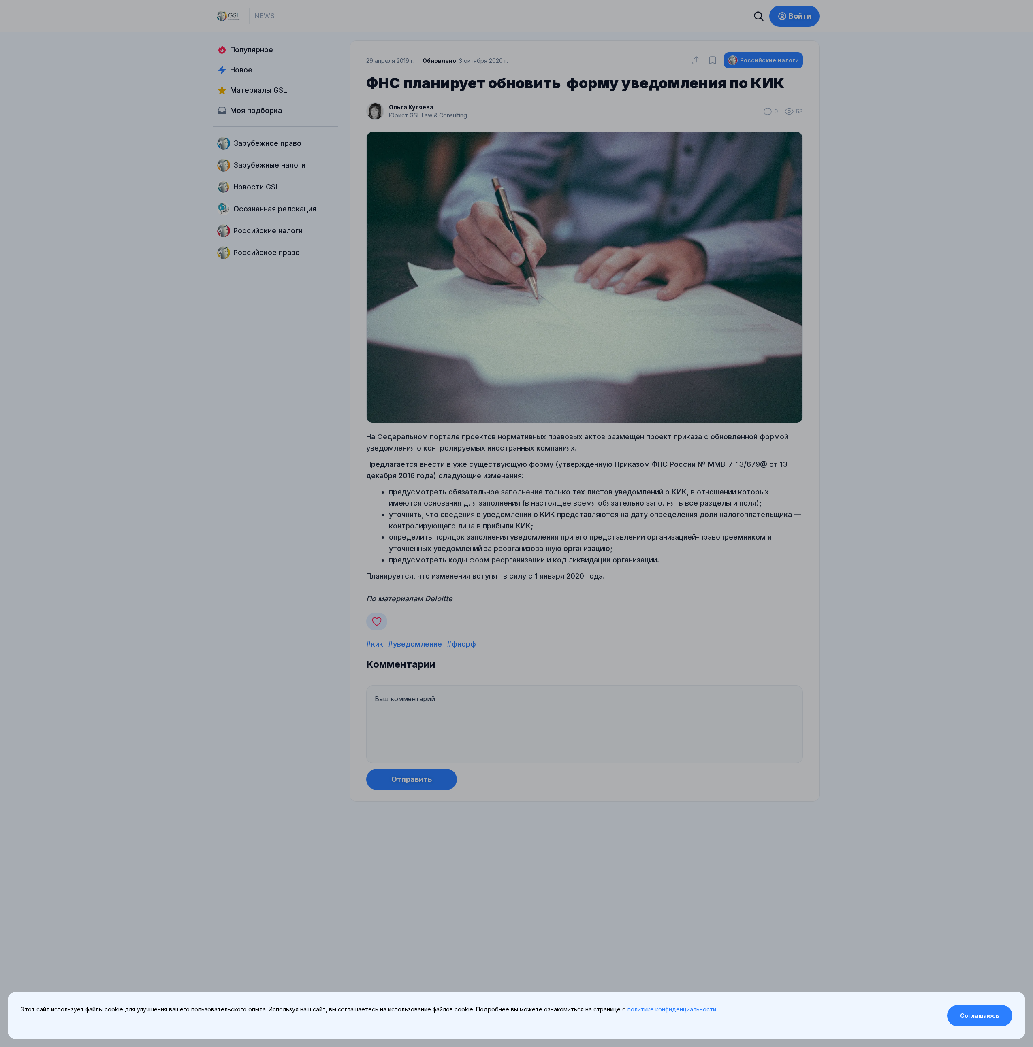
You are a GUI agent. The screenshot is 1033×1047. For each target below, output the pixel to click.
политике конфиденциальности (671, 1009)
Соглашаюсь (979, 1015)
